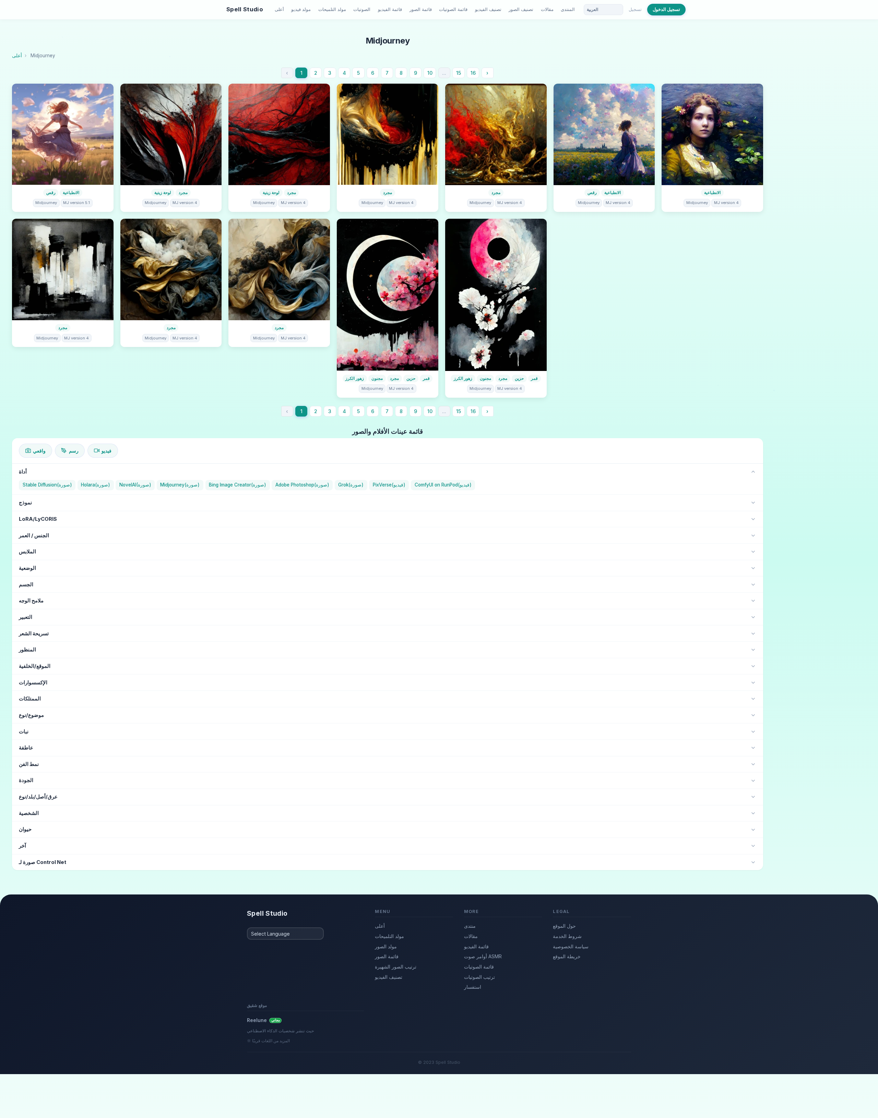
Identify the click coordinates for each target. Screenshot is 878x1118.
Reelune (263, 1020)
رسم (74, 451)
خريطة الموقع (567, 956)
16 (473, 73)
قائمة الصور (421, 9)
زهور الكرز (354, 378)
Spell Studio (244, 9)
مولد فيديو (301, 9)
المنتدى (568, 9)
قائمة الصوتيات (453, 9)
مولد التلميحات (332, 9)
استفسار (472, 987)
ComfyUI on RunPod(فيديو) (443, 485)
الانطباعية (71, 192)
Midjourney (46, 202)
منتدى (470, 926)
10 (429, 73)
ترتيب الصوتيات (479, 977)
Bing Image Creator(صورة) (237, 485)
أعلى (279, 9)
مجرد (183, 192)
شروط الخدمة (567, 936)
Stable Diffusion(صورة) (47, 485)
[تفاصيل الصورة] (63, 134)
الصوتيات (361, 9)
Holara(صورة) (95, 485)
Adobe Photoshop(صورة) (302, 485)
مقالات (547, 9)
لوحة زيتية (162, 192)
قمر (426, 378)
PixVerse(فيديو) (389, 485)
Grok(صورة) (351, 485)
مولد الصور (386, 946)
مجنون (377, 378)
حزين (410, 378)
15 (458, 73)
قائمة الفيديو (390, 9)
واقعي (39, 451)
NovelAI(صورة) (135, 485)
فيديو (106, 451)
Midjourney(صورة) (180, 485)
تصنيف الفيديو (488, 9)
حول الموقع (564, 926)
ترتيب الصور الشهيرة (395, 967)
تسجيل (635, 9)
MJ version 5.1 (76, 202)
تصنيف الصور (521, 9)
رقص (51, 192)
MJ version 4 (185, 202)
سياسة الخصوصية (571, 946)
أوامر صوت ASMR (483, 956)
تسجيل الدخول (666, 9)
